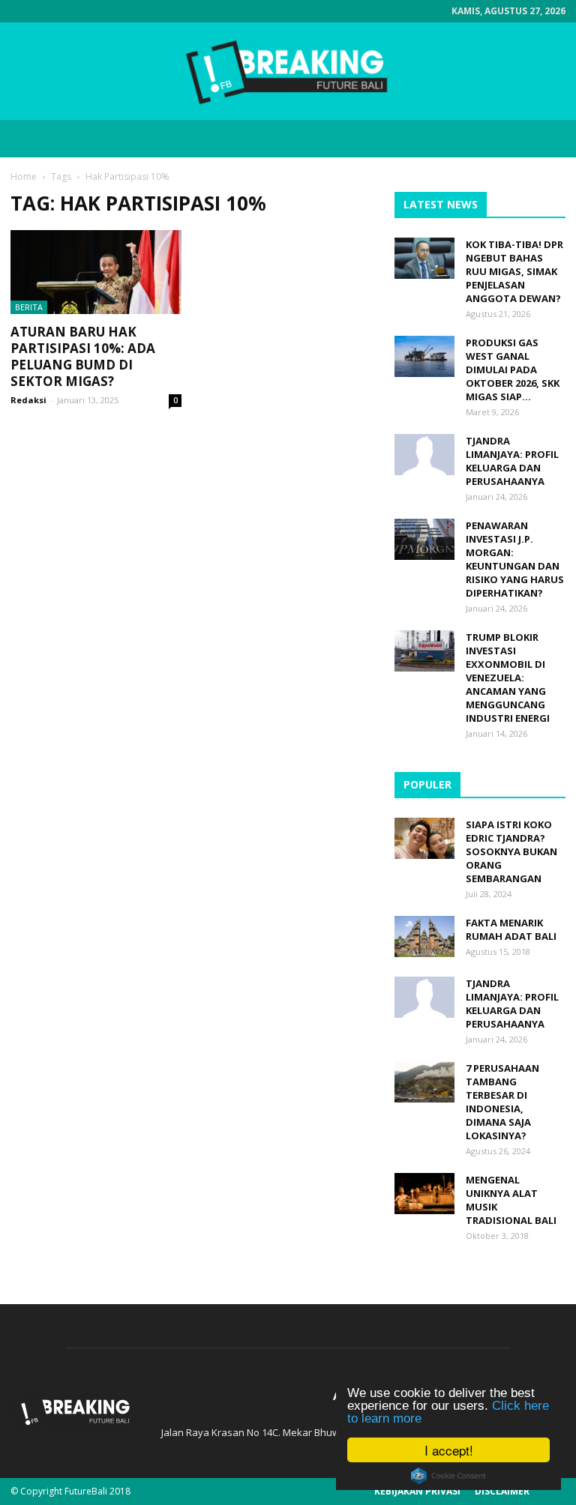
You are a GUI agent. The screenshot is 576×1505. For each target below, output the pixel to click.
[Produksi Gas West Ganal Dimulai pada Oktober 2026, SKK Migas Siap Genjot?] (424, 356)
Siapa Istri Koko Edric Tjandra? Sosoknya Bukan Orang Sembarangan (511, 851)
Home (23, 176)
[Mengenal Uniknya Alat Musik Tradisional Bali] (424, 1193)
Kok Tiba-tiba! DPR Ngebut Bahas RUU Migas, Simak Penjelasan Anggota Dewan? (514, 271)
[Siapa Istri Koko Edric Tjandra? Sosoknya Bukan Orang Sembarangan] (424, 838)
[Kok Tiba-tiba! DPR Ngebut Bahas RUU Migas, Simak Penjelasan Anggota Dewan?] (424, 258)
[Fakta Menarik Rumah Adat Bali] (424, 936)
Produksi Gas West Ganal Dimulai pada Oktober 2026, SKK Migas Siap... (513, 369)
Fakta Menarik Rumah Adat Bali (511, 929)
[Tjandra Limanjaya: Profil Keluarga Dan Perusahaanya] (424, 454)
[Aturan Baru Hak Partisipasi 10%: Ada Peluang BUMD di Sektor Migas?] (96, 272)
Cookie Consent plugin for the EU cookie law (448, 1476)
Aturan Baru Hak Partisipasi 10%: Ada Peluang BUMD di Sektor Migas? (82, 356)
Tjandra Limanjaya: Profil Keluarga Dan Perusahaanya (512, 461)
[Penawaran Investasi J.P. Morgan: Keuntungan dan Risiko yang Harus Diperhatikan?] (424, 539)
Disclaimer (502, 1491)
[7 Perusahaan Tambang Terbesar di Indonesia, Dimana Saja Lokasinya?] (424, 1082)
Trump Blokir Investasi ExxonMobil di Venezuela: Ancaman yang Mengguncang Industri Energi (508, 677)
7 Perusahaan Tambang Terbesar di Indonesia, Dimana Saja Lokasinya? (502, 1101)
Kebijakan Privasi (417, 1491)
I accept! (448, 1450)
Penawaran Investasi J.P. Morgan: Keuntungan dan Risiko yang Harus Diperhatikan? (515, 559)
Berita (29, 307)
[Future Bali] (288, 72)
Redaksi (28, 399)
